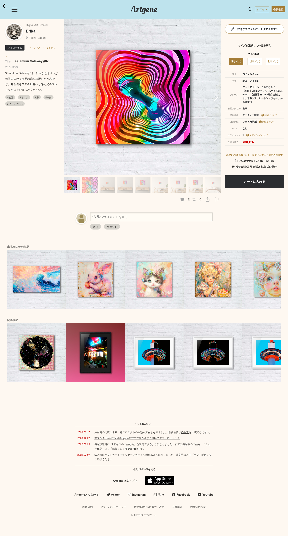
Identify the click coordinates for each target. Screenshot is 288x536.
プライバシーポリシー (113, 507)
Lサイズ (273, 61)
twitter (115, 494)
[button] (216, 97)
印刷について (270, 115)
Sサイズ (236, 61)
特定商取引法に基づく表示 (149, 507)
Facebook (183, 494)
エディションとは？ (259, 134)
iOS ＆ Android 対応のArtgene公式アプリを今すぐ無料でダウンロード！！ (137, 438)
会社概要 (177, 507)
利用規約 (87, 507)
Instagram (139, 494)
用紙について (268, 121)
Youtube (208, 494)
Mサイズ (254, 61)
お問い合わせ (198, 507)
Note (161, 494)
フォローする (15, 47)
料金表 (185, 432)
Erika (30, 31)
